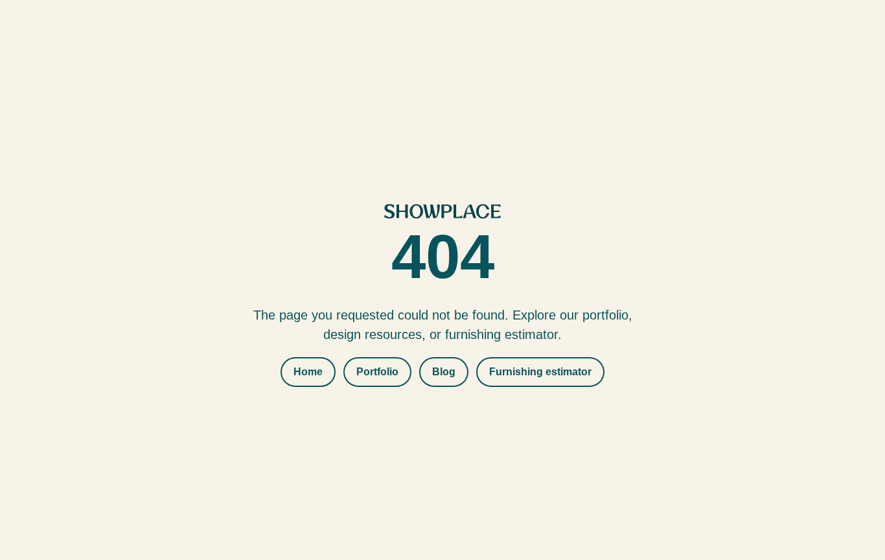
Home (308, 371)
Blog (443, 371)
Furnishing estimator (540, 371)
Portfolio (377, 371)
